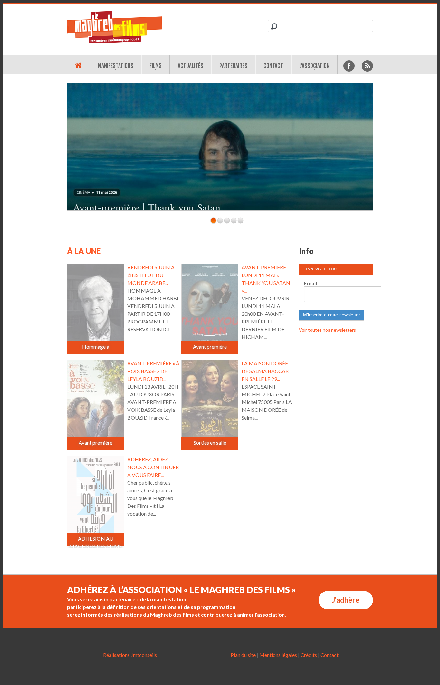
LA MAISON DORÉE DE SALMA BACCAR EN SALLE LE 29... (265, 371)
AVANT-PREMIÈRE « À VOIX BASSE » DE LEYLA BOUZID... (153, 371)
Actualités (190, 66)
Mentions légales (278, 655)
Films (155, 66)
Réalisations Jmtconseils (130, 655)
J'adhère (345, 599)
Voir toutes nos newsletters (327, 330)
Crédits (309, 655)
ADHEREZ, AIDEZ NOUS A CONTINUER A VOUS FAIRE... (153, 467)
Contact (273, 66)
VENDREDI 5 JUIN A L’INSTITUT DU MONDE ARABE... (151, 275)
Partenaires (233, 66)
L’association (314, 66)
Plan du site (243, 655)
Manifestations (115, 66)
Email (310, 283)
